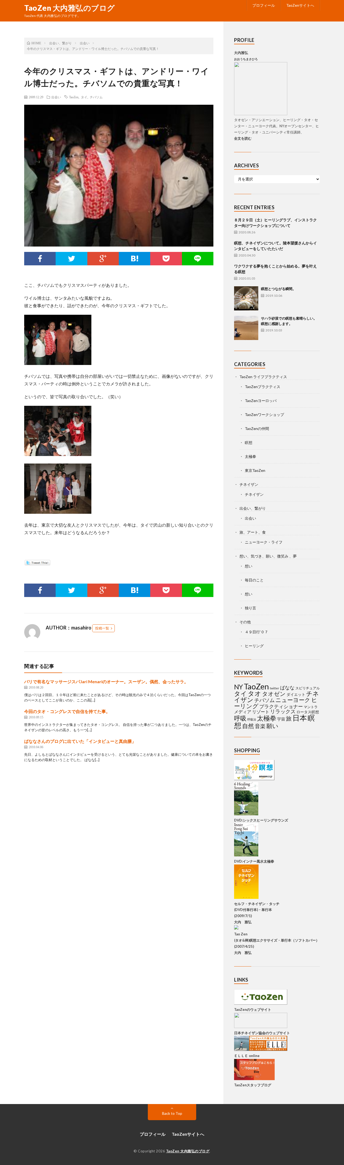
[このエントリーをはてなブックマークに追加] (134, 258)
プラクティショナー (281, 706)
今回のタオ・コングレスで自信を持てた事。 (67, 711)
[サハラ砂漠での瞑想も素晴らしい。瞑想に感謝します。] (246, 328)
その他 (245, 622)
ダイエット (295, 694)
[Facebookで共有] (40, 258)
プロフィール (263, 5)
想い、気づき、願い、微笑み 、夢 (268, 556)
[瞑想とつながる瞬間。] (246, 298)
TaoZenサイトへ (300, 5)
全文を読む (243, 138)
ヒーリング (254, 645)
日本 (299, 717)
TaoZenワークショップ (264, 414)
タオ (254, 693)
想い (248, 566)
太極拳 (250, 456)
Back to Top (172, 1113)
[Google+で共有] (103, 258)
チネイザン (248, 484)
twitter (274, 688)
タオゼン (274, 693)
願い (272, 725)
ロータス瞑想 (307, 712)
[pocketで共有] (166, 258)
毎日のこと (254, 580)
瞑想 (248, 442)
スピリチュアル (307, 688)
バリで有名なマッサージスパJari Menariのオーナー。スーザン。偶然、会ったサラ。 (106, 681)
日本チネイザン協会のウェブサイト (262, 1033)
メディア (242, 711)
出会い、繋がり (252, 508)
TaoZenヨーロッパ (261, 400)
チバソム (96, 97)
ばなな (287, 687)
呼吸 (240, 718)
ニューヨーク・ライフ (263, 542)
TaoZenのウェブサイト (252, 1009)
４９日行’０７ (256, 631)
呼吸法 (251, 719)
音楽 (260, 726)
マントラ (311, 707)
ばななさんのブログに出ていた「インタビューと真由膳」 (80, 741)
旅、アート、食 (252, 532)
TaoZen (73, 97)
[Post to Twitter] (37, 563)
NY (238, 687)
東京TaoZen (255, 470)
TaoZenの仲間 (257, 428)
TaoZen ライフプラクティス (263, 376)
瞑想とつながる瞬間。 (278, 289)
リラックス (283, 711)
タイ (84, 97)
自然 (248, 725)
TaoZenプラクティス (262, 386)
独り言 (250, 608)
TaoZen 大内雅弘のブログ (69, 8)
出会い (56, 97)
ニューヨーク (292, 700)
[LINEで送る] (197, 258)
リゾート (260, 711)
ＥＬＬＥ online (247, 1056)
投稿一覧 (102, 628)
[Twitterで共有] (71, 258)
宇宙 (281, 719)
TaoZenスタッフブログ (252, 1085)
